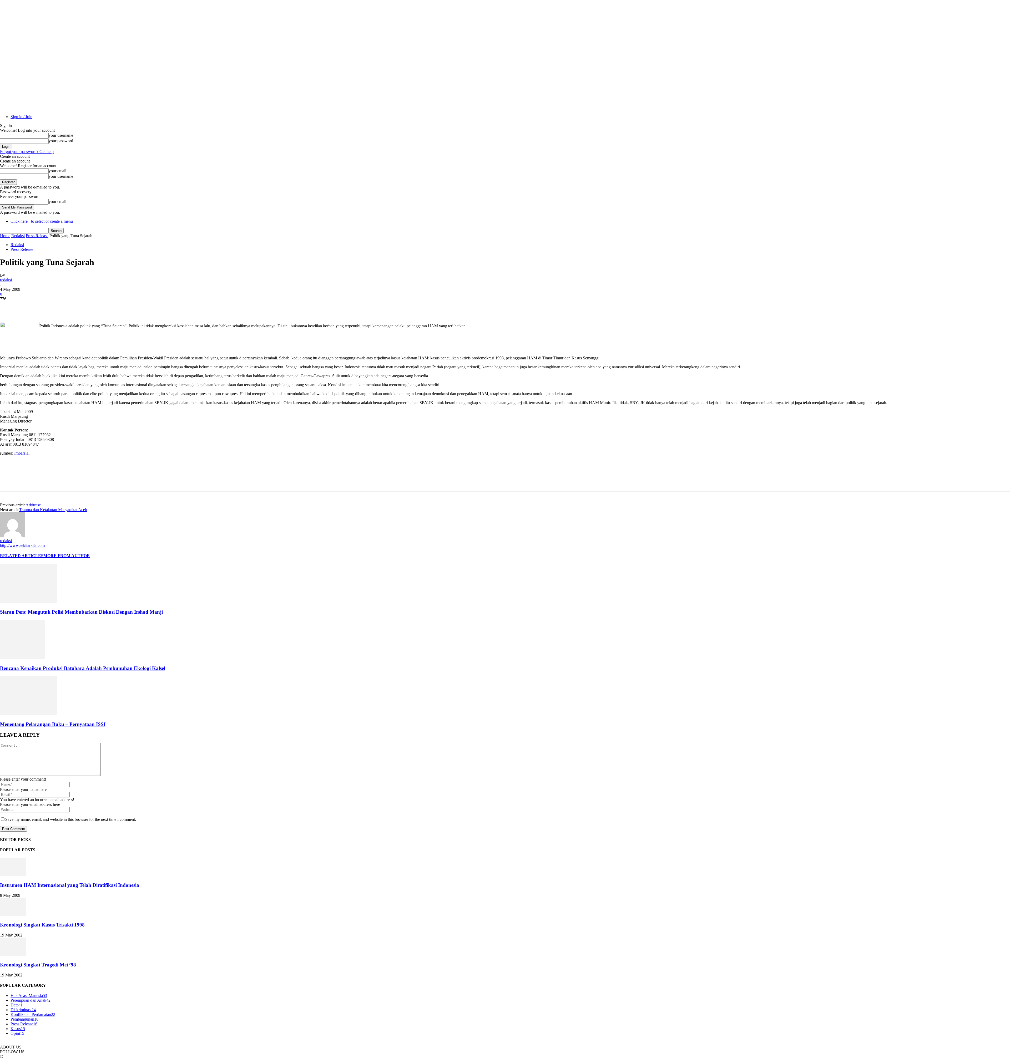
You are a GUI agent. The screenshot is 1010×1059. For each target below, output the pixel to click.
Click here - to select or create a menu (42, 221)
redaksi (6, 280)
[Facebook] (8, 307)
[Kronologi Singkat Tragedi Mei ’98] (13, 954)
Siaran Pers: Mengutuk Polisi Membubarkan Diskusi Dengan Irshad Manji (81, 612)
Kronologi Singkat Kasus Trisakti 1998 (42, 925)
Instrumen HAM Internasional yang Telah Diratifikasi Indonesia (69, 885)
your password (61, 141)
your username (61, 135)
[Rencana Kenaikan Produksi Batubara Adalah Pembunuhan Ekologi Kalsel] (22, 658)
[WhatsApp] (65, 307)
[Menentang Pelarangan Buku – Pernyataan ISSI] (28, 714)
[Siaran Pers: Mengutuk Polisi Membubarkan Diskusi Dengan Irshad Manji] (28, 601)
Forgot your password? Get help (27, 151)
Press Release (37, 235)
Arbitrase (33, 505)
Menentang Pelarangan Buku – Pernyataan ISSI (52, 724)
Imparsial (21, 453)
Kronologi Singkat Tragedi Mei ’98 (38, 965)
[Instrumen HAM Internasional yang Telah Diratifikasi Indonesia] (13, 875)
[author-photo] (12, 536)
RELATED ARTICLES (21, 555)
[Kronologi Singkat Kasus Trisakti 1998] (13, 915)
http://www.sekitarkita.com (22, 545)
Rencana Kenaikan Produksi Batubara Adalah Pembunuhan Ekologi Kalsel (82, 668)
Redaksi (18, 235)
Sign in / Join (21, 116)
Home (5, 235)
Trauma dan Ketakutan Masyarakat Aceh (53, 509)
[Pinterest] (46, 307)
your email (57, 171)
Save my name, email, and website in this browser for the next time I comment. (70, 819)
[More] (85, 306)
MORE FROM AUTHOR (66, 555)
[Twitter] (27, 307)
